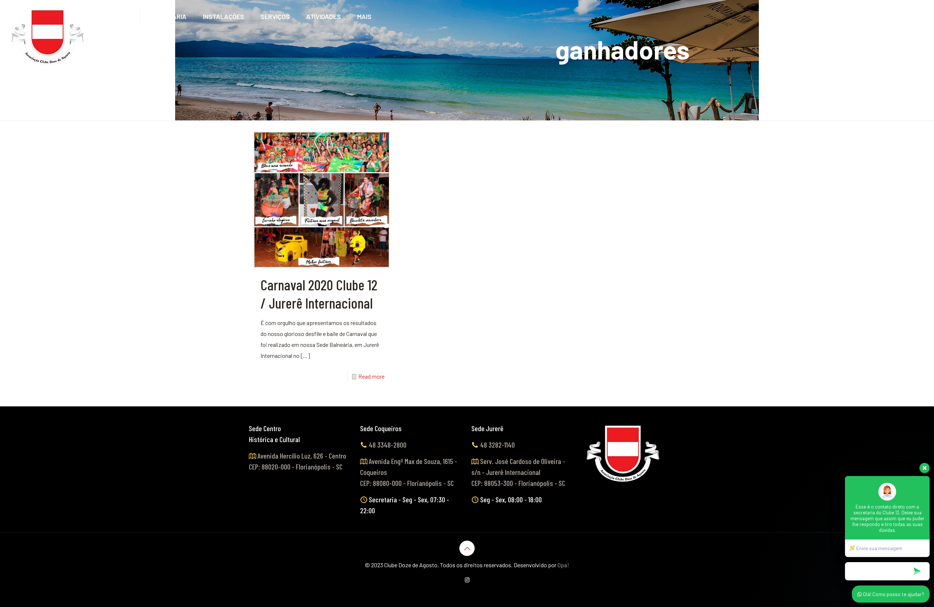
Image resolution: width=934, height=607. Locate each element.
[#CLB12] (48, 36)
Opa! (563, 564)
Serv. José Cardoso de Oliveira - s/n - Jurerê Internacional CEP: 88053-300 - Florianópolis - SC (518, 472)
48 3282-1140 (497, 444)
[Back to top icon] (467, 548)
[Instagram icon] (467, 579)
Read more (371, 376)
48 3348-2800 (387, 444)
